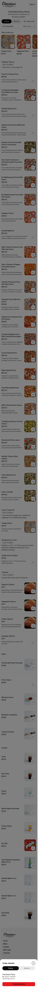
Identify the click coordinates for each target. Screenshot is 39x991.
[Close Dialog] (33, 963)
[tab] (10, 968)
